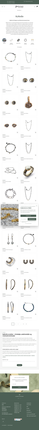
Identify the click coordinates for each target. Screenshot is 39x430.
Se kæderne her (28, 215)
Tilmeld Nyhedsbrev (32, 219)
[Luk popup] (37, 206)
